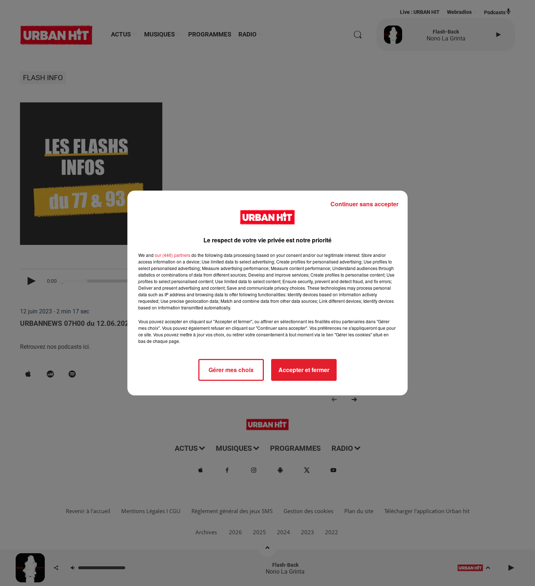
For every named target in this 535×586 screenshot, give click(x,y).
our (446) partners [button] (172, 255)
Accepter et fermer (303, 370)
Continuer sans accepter (364, 204)
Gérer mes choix (231, 370)
